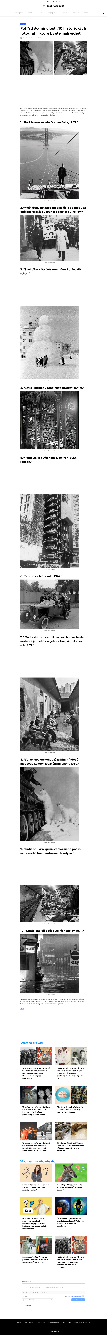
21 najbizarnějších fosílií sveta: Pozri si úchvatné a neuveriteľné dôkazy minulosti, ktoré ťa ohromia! (70, 1147)
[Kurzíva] (26, 1293)
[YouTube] (53, 1)
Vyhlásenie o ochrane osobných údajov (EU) (79, 1322)
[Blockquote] (38, 1293)
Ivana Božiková (30, 38)
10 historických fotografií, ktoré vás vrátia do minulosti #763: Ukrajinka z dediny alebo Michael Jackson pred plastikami (36, 1073)
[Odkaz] (42, 1293)
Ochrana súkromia (40, 1322)
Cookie (63, 1322)
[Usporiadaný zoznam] (33, 1293)
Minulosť (23, 24)
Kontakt (31, 1322)
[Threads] (59, 1)
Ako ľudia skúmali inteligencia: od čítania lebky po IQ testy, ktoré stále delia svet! (70, 1109)
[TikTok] (56, 1)
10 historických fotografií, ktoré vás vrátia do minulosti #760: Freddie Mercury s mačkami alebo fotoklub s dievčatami (36, 1147)
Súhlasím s (73, 1296)
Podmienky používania (53, 1322)
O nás (25, 1322)
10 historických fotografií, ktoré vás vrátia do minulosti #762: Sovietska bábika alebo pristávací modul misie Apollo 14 (70, 1073)
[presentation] (36, 1056)
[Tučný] (24, 1293)
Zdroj (22, 1009)
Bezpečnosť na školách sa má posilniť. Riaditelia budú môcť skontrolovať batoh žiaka (35, 1259)
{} (44, 1292)
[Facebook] (48, 1)
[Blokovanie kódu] (40, 1293)
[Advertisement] (50, 1026)
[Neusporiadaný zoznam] (35, 1293)
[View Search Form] (103, 13)
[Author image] (21, 38)
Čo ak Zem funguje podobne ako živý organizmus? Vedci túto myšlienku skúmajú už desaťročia (71, 1222)
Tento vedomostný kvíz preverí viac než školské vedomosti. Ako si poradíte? (35, 1187)
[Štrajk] (31, 1293)
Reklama (19, 1322)
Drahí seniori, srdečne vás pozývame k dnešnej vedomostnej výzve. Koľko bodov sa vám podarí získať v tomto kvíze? (34, 1223)
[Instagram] (50, 1)
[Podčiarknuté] (28, 1293)
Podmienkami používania (76, 1296)
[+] (47, 1292)
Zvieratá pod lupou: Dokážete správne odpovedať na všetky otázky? (69, 1187)
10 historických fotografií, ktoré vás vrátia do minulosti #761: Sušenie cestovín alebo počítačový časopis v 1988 (36, 1111)
